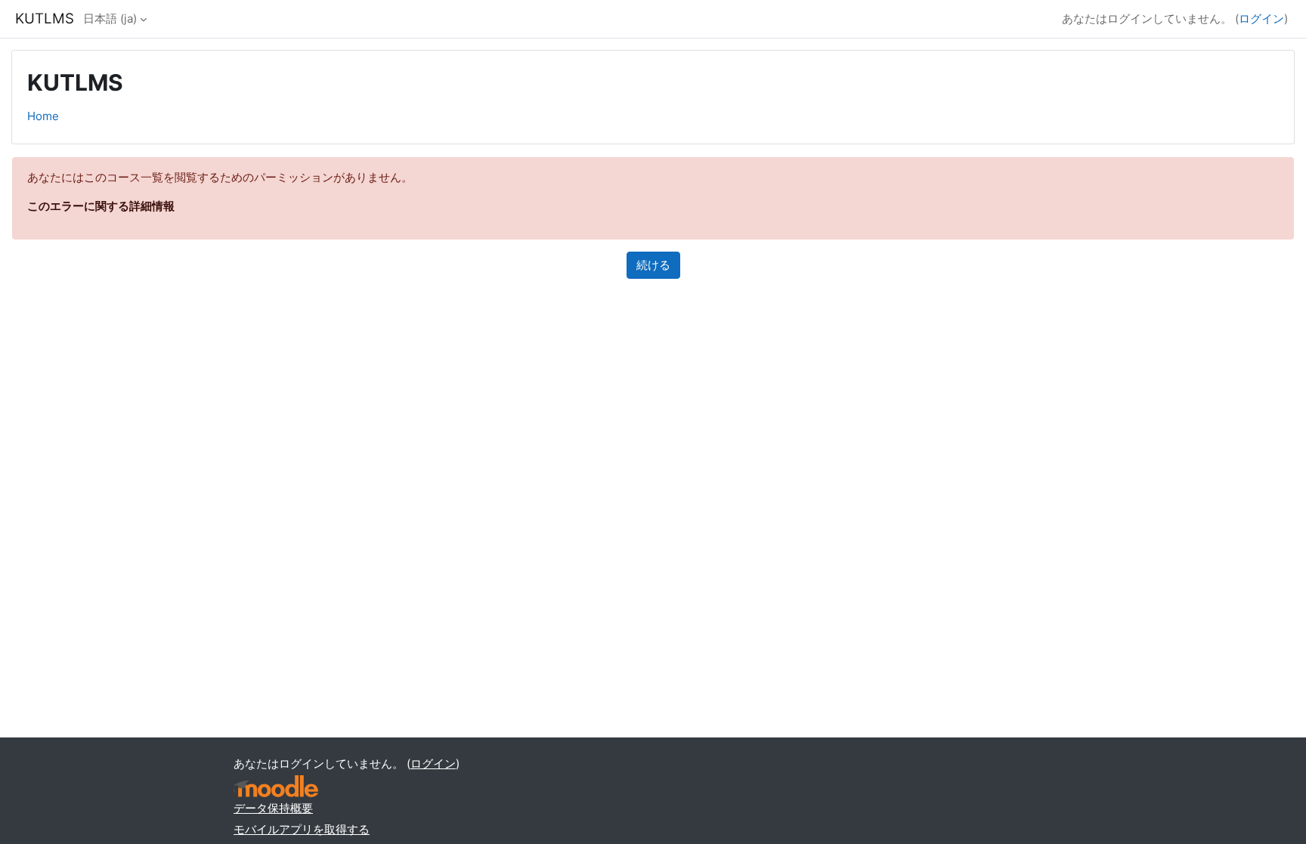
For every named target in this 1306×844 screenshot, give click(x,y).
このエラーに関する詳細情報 (101, 206)
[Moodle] (276, 786)
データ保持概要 (273, 808)
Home (43, 116)
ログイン (1261, 18)
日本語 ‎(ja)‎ (110, 18)
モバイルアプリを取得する (302, 829)
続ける (653, 265)
